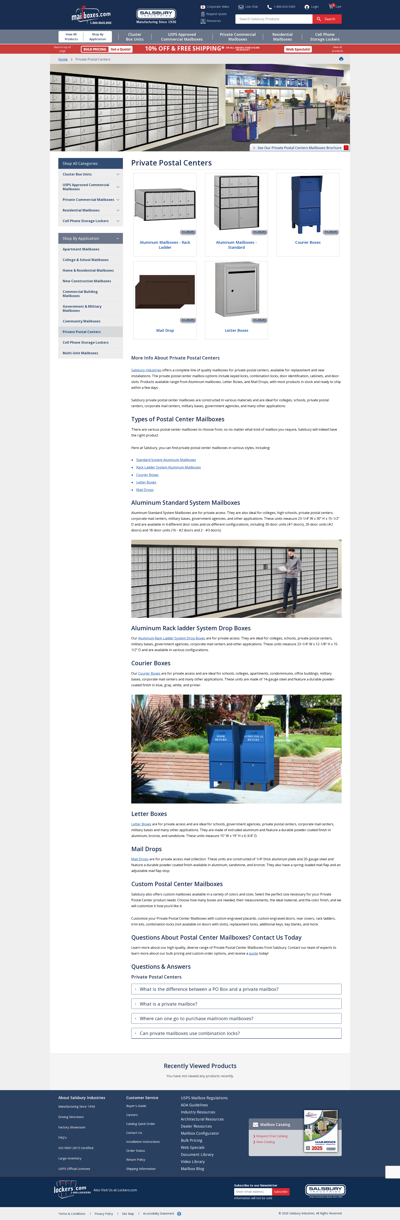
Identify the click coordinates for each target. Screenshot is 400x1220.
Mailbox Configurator (200, 1133)
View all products (337, 48)
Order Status (135, 1150)
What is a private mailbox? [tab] (168, 1004)
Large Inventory (69, 1158)
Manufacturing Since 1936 (76, 1106)
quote (253, 953)
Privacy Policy (104, 1214)
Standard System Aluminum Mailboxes (166, 460)
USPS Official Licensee (74, 1169)
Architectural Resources (202, 1119)
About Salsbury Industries (81, 1097)
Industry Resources (198, 1111)
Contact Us (134, 1132)
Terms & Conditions (71, 1214)
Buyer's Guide (136, 1106)
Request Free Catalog (272, 1136)
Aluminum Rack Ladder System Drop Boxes (171, 638)
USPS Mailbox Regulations (204, 1097)
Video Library (193, 1161)
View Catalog (265, 1142)
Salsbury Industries (146, 370)
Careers (132, 1115)
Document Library (197, 1154)
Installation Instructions (143, 1141)
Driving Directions (71, 1117)
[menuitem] (68, 37)
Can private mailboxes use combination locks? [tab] (190, 1033)
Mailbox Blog (192, 1168)
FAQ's (62, 1137)
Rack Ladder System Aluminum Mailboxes (168, 467)
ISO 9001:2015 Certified (75, 1148)
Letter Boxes (146, 482)
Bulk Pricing (191, 1140)
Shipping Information (141, 1169)
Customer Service (142, 1097)
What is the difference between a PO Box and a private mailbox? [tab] (209, 989)
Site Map (128, 1214)
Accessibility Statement (159, 1213)
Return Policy (135, 1159)
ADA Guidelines (194, 1104)
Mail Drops (145, 490)
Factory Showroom (71, 1127)
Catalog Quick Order (140, 1124)
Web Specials (193, 1147)
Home (63, 59)
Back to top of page (62, 48)
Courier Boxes (147, 475)
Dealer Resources (196, 1126)
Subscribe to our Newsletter (255, 1185)
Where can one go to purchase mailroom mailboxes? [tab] (196, 1018)
